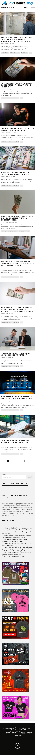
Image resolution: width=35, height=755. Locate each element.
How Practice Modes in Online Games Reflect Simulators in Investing (16, 85)
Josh (2, 89)
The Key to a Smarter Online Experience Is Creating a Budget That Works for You (17, 264)
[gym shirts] (15, 665)
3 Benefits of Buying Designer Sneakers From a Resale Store (16, 398)
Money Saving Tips (15, 52)
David (2, 43)
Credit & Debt (22, 727)
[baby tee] (15, 718)
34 (21, 461)
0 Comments (24, 52)
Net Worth (25, 734)
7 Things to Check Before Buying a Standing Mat (18, 528)
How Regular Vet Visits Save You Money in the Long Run (16, 441)
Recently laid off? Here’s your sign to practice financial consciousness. (17, 218)
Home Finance (5, 52)
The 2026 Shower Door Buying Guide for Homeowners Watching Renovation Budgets (17, 39)
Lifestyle (4, 231)
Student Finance (19, 731)
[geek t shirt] (15, 584)
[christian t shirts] (15, 611)
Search (4, 474)
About (10, 727)
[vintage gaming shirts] (15, 691)
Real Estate (13, 734)
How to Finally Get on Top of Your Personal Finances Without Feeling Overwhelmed (17, 309)
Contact (18, 735)
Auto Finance (26, 732)
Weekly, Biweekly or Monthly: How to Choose (17, 530)
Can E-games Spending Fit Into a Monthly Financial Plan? (17, 129)
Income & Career (26, 728)
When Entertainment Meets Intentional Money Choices (15, 173)
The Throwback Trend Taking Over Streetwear (17, 551)
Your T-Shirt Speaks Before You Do (14, 556)
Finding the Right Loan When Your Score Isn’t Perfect (16, 354)
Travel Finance (11, 732)
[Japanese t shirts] (15, 638)
